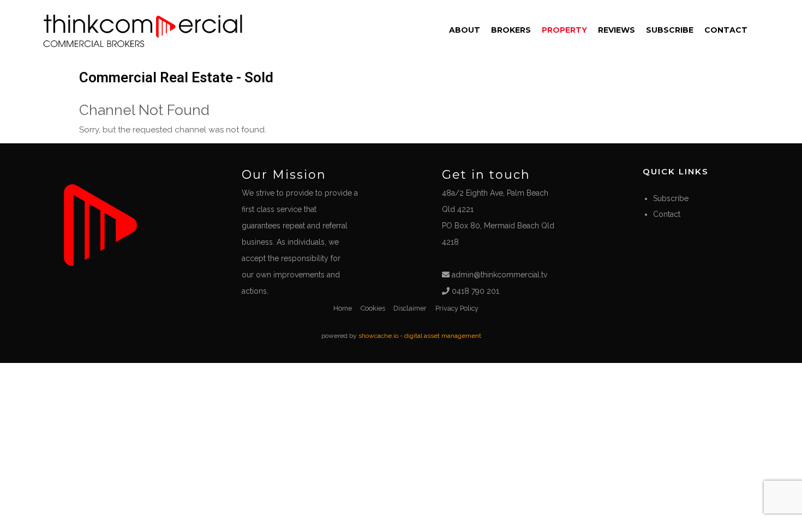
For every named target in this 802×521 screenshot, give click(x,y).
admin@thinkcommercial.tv (498, 274)
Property (564, 30)
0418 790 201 (474, 291)
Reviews (616, 30)
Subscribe (669, 30)
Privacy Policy (456, 308)
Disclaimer (410, 308)
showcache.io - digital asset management (419, 336)
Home (342, 308)
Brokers (511, 30)
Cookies (373, 308)
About (464, 30)
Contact (725, 30)
